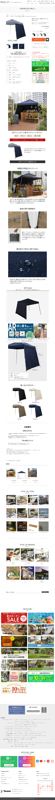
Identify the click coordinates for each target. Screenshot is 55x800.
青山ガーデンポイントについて (6, 777)
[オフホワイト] (37, 34)
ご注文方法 (3, 773)
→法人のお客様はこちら (5, 783)
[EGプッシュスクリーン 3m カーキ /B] (32, 472)
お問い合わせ (3, 781)
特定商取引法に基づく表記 (23, 779)
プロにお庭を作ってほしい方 (17, 791)
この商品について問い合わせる (41, 43)
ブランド (36, 3)
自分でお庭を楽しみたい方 (16, 789)
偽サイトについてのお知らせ (24, 783)
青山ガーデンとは (22, 775)
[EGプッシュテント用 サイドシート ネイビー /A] (9, 46)
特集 (32, 3)
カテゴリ (28, 3)
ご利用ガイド (3, 775)
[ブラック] (34, 34)
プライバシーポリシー (22, 781)
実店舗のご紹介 (21, 777)
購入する (39, 39)
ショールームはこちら (15, 793)
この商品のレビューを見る (37, 47)
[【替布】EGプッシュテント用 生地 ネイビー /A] (21, 472)
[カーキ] (41, 34)
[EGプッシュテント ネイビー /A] (10, 472)
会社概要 (20, 773)
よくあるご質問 (3, 779)
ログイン (15, 460)
